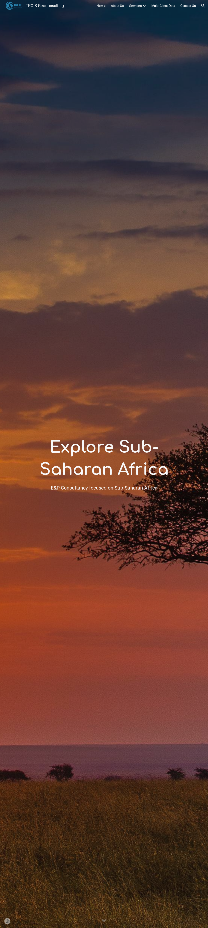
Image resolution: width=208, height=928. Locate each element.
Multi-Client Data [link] (163, 6)
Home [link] (101, 6)
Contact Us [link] (188, 6)
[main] (104, 464)
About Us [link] (117, 6)
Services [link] (135, 6)
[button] (203, 6)
